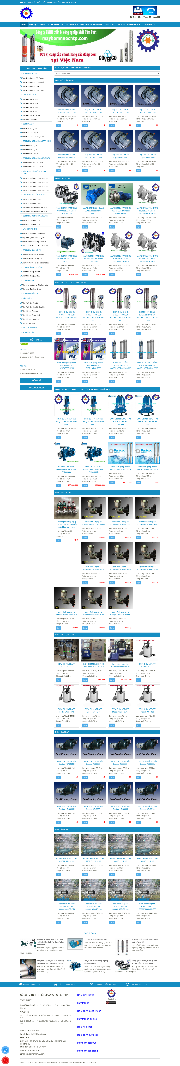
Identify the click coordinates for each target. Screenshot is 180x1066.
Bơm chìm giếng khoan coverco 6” (35, 182)
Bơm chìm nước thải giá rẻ (32, 259)
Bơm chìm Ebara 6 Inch (31, 220)
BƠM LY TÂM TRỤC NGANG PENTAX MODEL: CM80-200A (66, 469)
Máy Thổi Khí (72, 25)
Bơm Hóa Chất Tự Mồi (30, 132)
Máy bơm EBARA (55, 25)
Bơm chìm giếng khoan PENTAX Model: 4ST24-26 (120, 468)
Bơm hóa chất (84, 1026)
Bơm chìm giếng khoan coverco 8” (35, 186)
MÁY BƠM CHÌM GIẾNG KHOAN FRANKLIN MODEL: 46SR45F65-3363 (147, 365)
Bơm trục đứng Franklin (31, 272)
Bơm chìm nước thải (115, 25)
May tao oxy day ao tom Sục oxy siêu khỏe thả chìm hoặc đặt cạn (50, 962)
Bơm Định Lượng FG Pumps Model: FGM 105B (93, 613)
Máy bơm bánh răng (87, 1050)
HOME (24, 25)
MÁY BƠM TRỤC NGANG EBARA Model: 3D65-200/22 (93, 211)
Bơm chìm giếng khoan (91, 25)
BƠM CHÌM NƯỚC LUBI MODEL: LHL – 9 (120, 859)
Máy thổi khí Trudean (30, 311)
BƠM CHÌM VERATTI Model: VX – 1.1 (147, 665)
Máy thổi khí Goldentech (31, 315)
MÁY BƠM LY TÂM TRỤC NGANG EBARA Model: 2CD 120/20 (66, 211)
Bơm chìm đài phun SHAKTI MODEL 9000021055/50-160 (120, 906)
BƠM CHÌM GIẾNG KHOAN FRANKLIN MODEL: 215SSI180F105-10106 (66, 316)
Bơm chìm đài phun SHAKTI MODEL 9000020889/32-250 (67, 906)
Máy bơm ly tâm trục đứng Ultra (34, 237)
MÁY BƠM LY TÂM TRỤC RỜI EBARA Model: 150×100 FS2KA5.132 (147, 211)
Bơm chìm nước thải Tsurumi (33, 255)
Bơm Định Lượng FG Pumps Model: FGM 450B (147, 523)
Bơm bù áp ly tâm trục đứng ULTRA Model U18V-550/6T (67, 421)
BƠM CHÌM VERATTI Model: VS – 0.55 (66, 665)
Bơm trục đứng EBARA (31, 276)
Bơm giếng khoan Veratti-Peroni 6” (35, 211)
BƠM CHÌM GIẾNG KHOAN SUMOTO (36, 158)
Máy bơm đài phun (86, 1042)
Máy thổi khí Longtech (30, 319)
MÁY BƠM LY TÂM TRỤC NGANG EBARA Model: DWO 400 (93, 258)
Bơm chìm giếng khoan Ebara (35, 216)
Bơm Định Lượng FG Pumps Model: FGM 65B (120, 613)
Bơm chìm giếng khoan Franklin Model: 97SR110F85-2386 (93, 365)
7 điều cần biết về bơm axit (95, 939)
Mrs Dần (23, 366)
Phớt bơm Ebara (30, 328)
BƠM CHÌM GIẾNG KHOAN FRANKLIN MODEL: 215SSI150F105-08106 (93, 316)
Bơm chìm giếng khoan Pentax (33, 233)
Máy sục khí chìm (28, 323)
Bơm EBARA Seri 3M (30, 99)
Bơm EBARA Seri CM (30, 107)
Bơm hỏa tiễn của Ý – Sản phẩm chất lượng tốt (145, 940)
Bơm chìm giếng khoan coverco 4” (35, 178)
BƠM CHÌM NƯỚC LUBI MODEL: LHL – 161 (66, 859)
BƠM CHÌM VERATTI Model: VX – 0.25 (147, 710)
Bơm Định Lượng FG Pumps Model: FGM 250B (120, 568)
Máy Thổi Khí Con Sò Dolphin (33, 307)
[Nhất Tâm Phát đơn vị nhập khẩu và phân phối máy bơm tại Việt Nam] (26, 13)
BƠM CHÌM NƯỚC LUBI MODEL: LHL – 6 (147, 859)
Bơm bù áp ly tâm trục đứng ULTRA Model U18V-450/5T (93, 421)
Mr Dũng (23, 349)
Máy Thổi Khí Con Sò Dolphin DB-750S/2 (120, 156)
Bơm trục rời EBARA (29, 119)
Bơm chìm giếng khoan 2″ (32, 199)
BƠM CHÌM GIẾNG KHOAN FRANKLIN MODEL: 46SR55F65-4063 (120, 365)
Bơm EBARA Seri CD (30, 111)
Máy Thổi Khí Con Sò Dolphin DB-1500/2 (147, 156)
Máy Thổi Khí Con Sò (30, 303)
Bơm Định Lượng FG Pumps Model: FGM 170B (147, 568)
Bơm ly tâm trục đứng (32, 267)
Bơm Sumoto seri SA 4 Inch (32, 163)
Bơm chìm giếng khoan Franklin (37, 141)
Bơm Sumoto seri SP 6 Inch (32, 167)
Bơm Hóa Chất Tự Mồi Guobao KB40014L (147, 807)
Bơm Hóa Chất (134, 25)
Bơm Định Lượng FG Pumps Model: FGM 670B (120, 523)
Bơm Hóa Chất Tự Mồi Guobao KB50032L (147, 762)
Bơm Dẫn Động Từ (29, 128)
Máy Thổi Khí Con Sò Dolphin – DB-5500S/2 (67, 110)
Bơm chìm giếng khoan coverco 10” (35, 190)
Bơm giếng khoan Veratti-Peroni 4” (35, 207)
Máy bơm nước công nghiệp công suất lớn (96, 962)
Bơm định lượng (37, 25)
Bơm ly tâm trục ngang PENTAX (34, 242)
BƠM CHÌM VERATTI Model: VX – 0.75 (93, 710)
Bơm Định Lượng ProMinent (33, 82)
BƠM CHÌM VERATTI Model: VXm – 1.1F (66, 710)
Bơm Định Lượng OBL (30, 86)
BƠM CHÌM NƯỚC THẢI (32, 250)
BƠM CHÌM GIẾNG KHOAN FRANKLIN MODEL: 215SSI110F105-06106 (147, 316)
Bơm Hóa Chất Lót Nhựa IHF (33, 137)
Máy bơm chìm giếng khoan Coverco (34, 172)
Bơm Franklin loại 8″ (29, 150)
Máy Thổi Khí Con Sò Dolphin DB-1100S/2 (93, 156)
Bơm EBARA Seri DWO (31, 115)
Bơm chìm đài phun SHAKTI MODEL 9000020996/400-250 (147, 906)
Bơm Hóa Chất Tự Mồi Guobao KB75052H (66, 762)
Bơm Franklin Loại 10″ (30, 154)
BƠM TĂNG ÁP (28, 333)
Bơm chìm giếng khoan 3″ (32, 203)
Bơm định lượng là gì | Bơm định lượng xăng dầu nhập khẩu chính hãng (66, 524)
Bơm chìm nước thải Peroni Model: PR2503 (120, 665)
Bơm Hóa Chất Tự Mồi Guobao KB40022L (120, 807)
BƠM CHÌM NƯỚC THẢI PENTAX (35, 246)
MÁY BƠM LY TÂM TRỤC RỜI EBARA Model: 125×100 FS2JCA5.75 (120, 258)
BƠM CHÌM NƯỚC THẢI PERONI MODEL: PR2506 (93, 665)
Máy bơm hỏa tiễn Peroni (33, 195)
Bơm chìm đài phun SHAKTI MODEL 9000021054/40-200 (93, 906)
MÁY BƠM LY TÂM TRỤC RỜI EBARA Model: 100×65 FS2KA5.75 (147, 258)
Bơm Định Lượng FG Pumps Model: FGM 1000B (93, 523)
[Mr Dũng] (24, 344)
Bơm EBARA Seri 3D (30, 103)
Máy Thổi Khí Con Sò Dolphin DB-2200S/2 (147, 110)
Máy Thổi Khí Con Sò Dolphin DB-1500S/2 (66, 156)
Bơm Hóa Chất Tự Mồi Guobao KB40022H (93, 807)
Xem (58, 125)
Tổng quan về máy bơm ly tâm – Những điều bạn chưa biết (145, 962)
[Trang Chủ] (111, 993)
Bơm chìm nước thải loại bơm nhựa (35, 263)
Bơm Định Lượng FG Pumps (33, 78)
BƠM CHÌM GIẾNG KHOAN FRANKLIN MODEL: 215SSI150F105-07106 (120, 316)
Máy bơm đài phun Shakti (32, 289)
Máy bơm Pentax (30, 229)
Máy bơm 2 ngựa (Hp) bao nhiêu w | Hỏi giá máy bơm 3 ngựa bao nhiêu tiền (50, 942)
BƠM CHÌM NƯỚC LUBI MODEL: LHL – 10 (93, 859)
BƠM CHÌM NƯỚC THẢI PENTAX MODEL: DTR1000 (120, 421)
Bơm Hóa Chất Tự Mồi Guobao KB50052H (93, 762)
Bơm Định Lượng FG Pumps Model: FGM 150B (66, 613)
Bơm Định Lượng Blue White (33, 90)
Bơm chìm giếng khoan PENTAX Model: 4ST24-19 (147, 468)
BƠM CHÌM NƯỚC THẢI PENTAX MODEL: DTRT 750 (147, 421)
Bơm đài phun (28, 280)
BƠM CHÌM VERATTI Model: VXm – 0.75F (120, 710)
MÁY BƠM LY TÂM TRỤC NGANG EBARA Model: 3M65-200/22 (120, 211)
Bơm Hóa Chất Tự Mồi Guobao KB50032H (120, 762)
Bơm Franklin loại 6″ (29, 145)
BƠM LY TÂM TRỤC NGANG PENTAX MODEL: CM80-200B (93, 469)
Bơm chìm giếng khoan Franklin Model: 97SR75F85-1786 (66, 365)
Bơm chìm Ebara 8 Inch (31, 224)
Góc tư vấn (149, 25)
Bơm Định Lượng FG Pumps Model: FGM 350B (93, 568)
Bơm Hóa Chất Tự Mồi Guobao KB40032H (66, 807)
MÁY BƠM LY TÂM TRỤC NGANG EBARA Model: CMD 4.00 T (66, 258)
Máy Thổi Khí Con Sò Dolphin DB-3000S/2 (120, 110)
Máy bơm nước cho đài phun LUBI (35, 285)
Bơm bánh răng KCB (31, 293)
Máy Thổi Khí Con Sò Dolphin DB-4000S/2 (93, 110)
